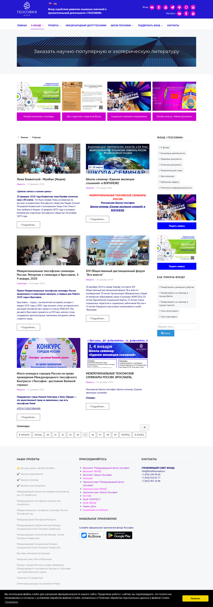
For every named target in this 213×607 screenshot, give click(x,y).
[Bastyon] (186, 6)
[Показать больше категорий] (144, 427)
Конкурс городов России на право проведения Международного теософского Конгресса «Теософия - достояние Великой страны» (44, 568)
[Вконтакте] (152, 6)
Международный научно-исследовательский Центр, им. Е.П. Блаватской (43, 493)
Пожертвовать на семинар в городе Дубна (173, 294)
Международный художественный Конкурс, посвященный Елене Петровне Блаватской (39, 527)
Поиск (167, 333)
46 (93, 434)
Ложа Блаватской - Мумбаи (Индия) (41, 179)
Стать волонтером (169, 310)
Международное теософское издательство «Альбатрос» (39, 502)
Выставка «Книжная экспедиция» (33, 553)
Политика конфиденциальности (176, 187)
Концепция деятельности (173, 153)
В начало (24, 434)
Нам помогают (167, 176)
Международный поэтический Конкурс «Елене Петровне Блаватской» (40, 536)
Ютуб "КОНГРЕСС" (92, 499)
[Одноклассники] (159, 6)
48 (107, 434)
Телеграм (87, 478)
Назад (38, 434)
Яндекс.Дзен (89, 506)
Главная (22, 25)
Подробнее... (28, 224)
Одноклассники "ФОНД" (95, 488)
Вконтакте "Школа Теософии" (97, 474)
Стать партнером (169, 316)
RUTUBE (87, 495)
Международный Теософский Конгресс (37, 519)
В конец (139, 434)
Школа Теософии (121, 25)
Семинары (23, 426)
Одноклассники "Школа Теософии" (100, 492)
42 (63, 434)
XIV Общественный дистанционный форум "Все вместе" (115, 273)
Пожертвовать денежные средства (177, 287)
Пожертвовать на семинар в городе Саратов (173, 303)
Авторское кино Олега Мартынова (34, 559)
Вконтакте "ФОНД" (92, 471)
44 (78, 434)
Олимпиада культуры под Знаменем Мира (38, 583)
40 (48, 434)
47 (100, 434)
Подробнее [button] (11, 602)
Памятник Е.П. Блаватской (30, 577)
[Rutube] (193, 6)
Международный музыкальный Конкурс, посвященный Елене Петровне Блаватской (38, 545)
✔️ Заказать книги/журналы (31, 485)
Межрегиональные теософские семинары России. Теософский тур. (42, 512)
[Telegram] (172, 6)
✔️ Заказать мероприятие (30, 473)
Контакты (173, 25)
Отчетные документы (171, 164)
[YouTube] (165, 6)
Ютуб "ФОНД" (90, 502)
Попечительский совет (171, 170)
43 (70, 434)
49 (115, 434)
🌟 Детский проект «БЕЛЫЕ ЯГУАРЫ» (36, 468)
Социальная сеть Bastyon (95, 509)
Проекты (53, 25)
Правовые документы (171, 159)
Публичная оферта (170, 182)
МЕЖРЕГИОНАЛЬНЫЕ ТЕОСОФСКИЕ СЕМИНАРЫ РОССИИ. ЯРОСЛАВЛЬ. (110, 375)
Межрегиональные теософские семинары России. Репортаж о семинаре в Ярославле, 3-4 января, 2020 (48, 274)
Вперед (125, 434)
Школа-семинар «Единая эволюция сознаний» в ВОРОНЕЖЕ (110, 181)
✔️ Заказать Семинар (28, 479)
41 (55, 434)
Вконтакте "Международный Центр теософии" (106, 467)
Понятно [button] (195, 598)
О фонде (36, 25)
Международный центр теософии (86, 25)
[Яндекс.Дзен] (179, 6)
